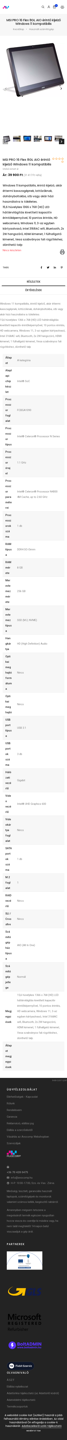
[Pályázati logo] (25, 1264)
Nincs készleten (12, 250)
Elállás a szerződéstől (20, 1130)
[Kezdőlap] (6, 7)
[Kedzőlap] (33, 1154)
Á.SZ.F (10, 1380)
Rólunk (11, 1103)
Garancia (12, 1116)
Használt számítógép (41, 29)
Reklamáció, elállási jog (20, 1123)
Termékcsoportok (17, 1406)
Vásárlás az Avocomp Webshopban (28, 1136)
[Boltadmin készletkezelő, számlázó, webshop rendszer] (25, 1349)
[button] (61, 88)
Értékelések (33, 290)
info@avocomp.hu (22, 1177)
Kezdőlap (18, 29)
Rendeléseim (14, 1110)
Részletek (33, 282)
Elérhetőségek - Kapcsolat (22, 1096)
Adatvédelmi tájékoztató (21, 1400)
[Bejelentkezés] (48, 7)
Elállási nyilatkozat (17, 1386)
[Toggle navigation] (62, 7)
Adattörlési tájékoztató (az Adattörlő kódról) (33, 1393)
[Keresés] (42, 7)
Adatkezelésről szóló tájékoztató (42, 1426)
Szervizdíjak (14, 1143)
